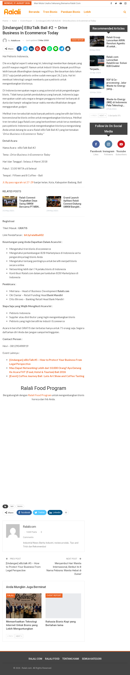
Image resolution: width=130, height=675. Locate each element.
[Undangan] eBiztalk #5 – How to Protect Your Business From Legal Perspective (23, 567)
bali (12, 506)
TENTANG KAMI (70, 658)
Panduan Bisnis (70, 12)
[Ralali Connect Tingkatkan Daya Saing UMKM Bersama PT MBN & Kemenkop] (10, 201)
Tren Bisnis (50, 12)
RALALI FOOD (52, 658)
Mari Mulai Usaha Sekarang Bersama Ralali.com (57, 3)
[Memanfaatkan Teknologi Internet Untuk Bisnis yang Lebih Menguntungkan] (23, 605)
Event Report (78, 40)
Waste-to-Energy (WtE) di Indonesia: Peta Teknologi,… (116, 102)
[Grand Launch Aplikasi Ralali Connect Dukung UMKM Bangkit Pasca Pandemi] (54, 201)
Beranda (34, 12)
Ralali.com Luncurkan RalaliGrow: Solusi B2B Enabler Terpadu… (108, 63)
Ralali (10, 595)
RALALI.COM (35, 658)
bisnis (20, 506)
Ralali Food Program (39, 395)
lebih (87, 12)
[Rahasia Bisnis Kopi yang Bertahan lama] (63, 605)
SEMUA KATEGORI (92, 658)
